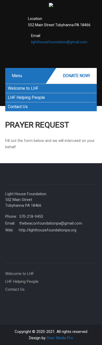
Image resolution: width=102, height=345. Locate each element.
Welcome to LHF (23, 88)
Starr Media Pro (60, 338)
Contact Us (18, 106)
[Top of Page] (89, 333)
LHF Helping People (26, 97)
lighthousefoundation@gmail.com (59, 42)
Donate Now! (76, 75)
